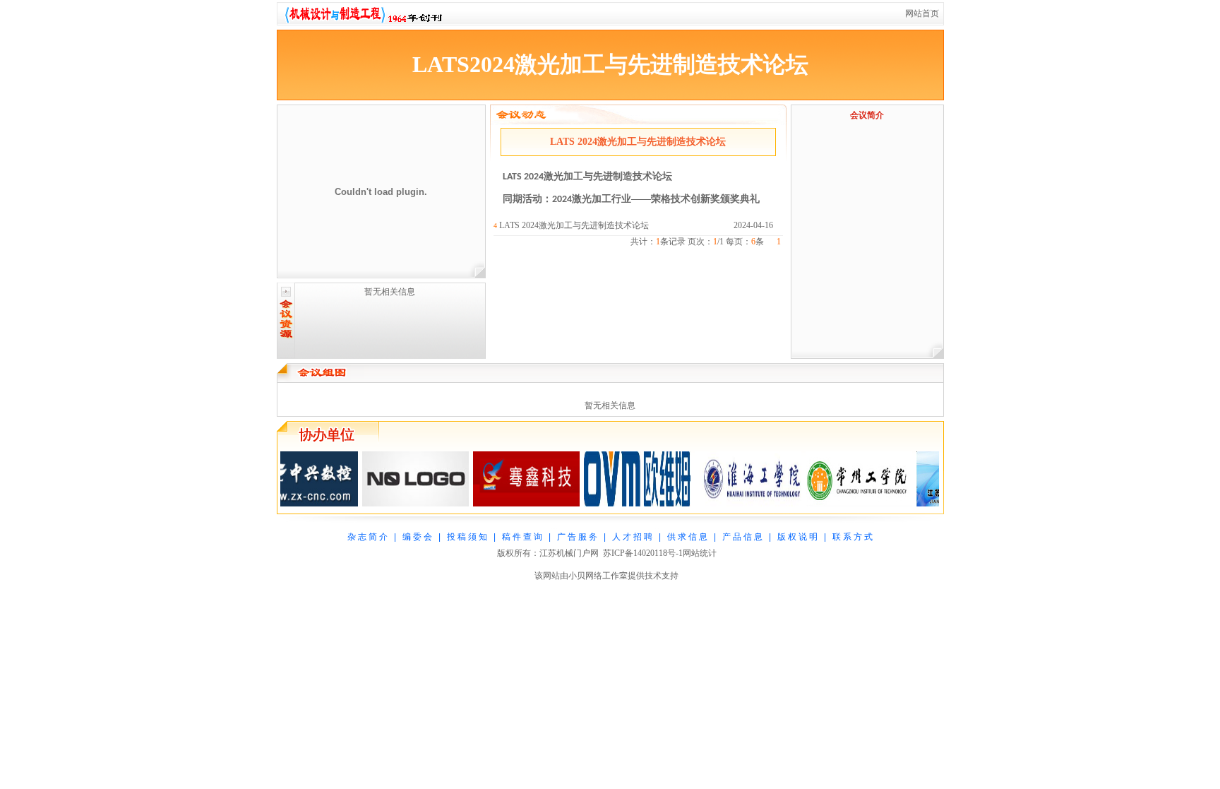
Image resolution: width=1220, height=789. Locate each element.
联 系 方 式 (852, 537)
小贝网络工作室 (598, 576)
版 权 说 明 (797, 537)
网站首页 (922, 13)
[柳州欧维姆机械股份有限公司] (622, 504)
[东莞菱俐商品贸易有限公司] (400, 504)
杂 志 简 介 (367, 537)
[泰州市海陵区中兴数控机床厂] (290, 504)
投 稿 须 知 (467, 537)
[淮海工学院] (733, 504)
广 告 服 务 (577, 537)
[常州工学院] (844, 504)
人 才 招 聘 (632, 537)
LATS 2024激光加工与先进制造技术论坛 (574, 225)
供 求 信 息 (687, 537)
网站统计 (700, 553)
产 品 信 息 (742, 537)
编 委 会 (417, 537)
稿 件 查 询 (522, 537)
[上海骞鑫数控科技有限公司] (511, 504)
